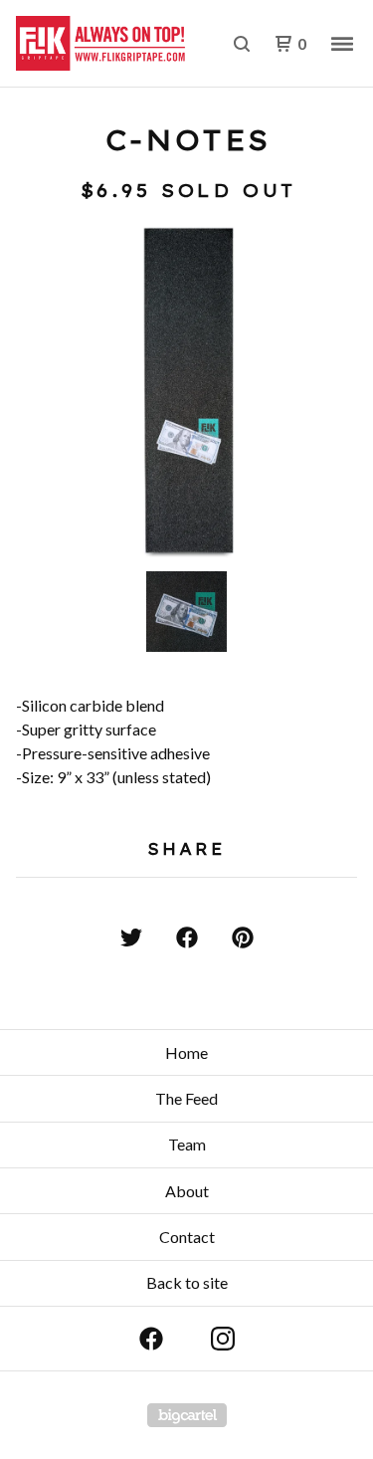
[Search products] (242, 44)
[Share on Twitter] (131, 937)
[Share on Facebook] (187, 937)
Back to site (187, 1282)
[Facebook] (151, 1339)
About (187, 1190)
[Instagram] (223, 1339)
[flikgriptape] (101, 44)
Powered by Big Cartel (187, 1415)
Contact (187, 1236)
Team (187, 1144)
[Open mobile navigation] (342, 44)
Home (186, 1052)
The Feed (186, 1098)
